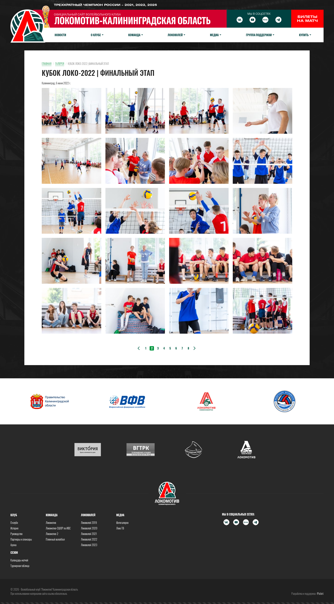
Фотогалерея (122, 523)
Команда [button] (134, 35)
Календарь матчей (19, 560)
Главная (46, 64)
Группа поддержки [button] (259, 35)
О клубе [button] (96, 35)
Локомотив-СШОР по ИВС (58, 528)
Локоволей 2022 (89, 539)
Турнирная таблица (19, 566)
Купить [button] (304, 35)
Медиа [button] (214, 35)
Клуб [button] (13, 515)
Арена (13, 545)
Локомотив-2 (52, 534)
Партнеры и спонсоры (21, 539)
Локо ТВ (120, 528)
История (14, 528)
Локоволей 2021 (89, 534)
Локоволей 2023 (89, 545)
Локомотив (51, 523)
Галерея (59, 64)
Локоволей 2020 (89, 528)
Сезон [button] (14, 552)
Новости (60, 35)
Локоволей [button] (175, 35)
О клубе (14, 523)
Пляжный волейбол (55, 539)
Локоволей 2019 (89, 523)
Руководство (16, 534)
